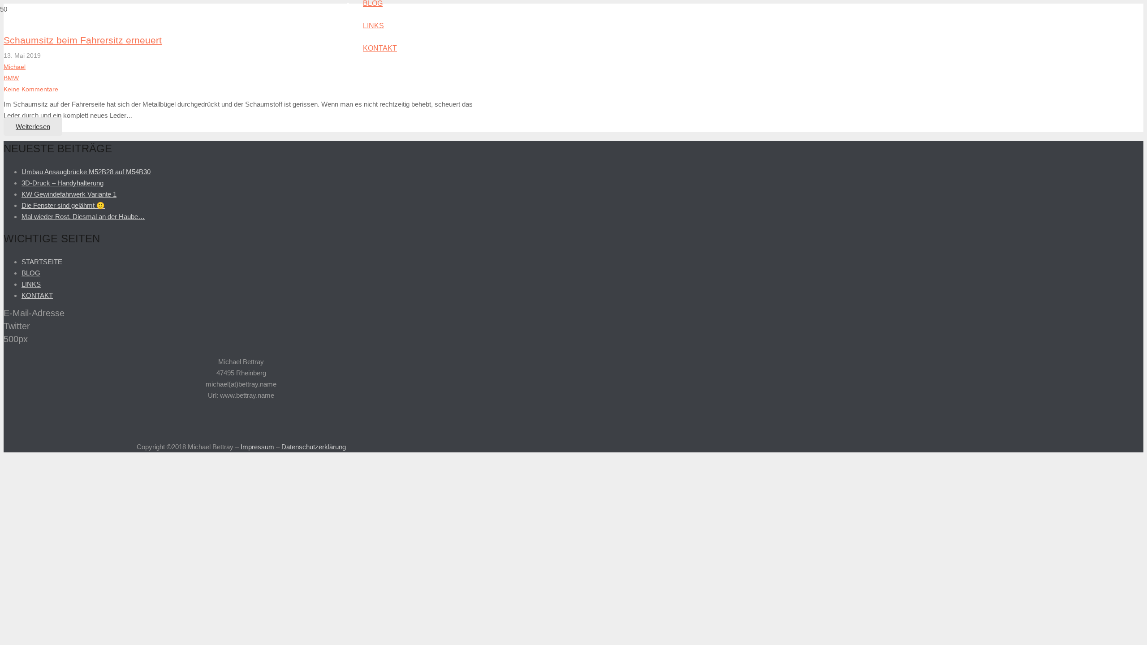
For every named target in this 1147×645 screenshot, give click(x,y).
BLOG (31, 273)
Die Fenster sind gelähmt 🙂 (63, 205)
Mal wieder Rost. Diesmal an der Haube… (83, 216)
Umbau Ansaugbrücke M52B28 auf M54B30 (86, 172)
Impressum (257, 447)
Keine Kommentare (31, 89)
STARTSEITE (42, 262)
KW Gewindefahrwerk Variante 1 (69, 194)
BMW (11, 78)
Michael (15, 67)
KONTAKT (37, 295)
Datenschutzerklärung (313, 447)
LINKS (31, 284)
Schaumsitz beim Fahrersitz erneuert (83, 40)
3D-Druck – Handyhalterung (62, 183)
